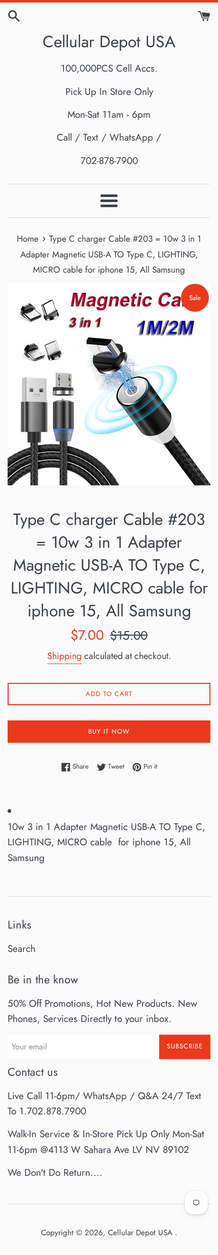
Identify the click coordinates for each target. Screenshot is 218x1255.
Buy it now (109, 731)
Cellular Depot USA (109, 41)
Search (21, 948)
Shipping (64, 656)
